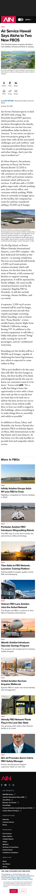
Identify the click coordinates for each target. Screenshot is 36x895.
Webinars (6, 844)
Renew (5, 825)
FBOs (3, 27)
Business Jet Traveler (9, 802)
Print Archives (7, 833)
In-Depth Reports (8, 839)
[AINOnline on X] (9, 785)
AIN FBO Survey (8, 794)
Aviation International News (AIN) (13, 797)
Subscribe (6, 819)
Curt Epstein (8, 101)
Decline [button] (23, 891)
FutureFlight (6, 805)
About (4, 861)
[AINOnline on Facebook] (1, 785)
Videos (5, 842)
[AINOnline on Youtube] (5, 785)
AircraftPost (6, 800)
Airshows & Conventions (10, 847)
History (5, 867)
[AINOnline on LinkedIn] (13, 785)
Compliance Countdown (10, 852)
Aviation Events (8, 850)
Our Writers (6, 864)
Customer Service (8, 822)
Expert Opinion (7, 836)
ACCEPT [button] (13, 891)
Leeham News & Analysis (11, 811)
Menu (27, 19)
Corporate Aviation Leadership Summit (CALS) (17, 808)
